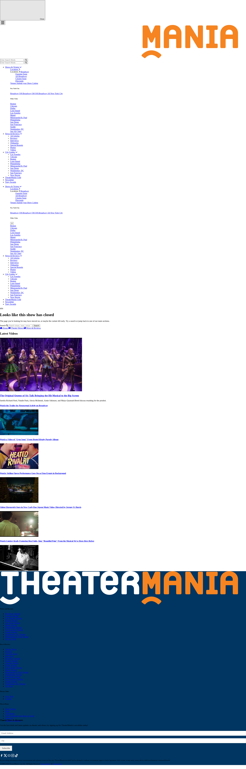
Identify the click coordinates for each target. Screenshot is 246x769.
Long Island (15, 111)
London (8, 699)
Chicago (13, 106)
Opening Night (11, 654)
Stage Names (10, 709)
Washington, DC (17, 129)
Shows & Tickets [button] (12, 67)
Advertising (10, 714)
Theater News (11, 649)
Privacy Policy (46, 764)
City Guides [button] (10, 152)
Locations (14, 69)
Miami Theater (11, 625)
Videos (13, 150)
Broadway (24, 72)
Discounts (19, 81)
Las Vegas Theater (12, 623)
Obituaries (14, 143)
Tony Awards (10, 182)
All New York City (55, 93)
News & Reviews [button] (12, 134)
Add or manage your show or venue (19, 716)
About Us (9, 718)
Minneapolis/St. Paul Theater (17, 637)
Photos (13, 147)
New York (9, 696)
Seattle (13, 127)
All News (9, 686)
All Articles (14, 136)
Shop (7, 711)
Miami (13, 115)
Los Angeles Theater (13, 618)
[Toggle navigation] (2, 22)
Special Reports (16, 145)
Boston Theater (11, 621)
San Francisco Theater (14, 630)
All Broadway (21, 76)
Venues (13, 83)
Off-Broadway (25, 93)
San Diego (14, 122)
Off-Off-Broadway (39, 93)
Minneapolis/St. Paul (18, 118)
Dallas (12, 108)
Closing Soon (20, 79)
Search (3, 325)
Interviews (14, 141)
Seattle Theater (11, 632)
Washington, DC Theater (15, 634)
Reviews (13, 138)
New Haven (15, 175)
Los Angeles (15, 113)
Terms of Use (57, 764)
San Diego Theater (12, 677)
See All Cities (15, 131)
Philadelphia (15, 120)
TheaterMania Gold (13, 177)
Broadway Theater (12, 614)
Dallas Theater (11, 665)
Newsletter (9, 180)
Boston (13, 104)
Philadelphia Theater (13, 627)
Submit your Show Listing (27, 83)
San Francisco (16, 124)
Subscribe (6, 748)
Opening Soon (21, 74)
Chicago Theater (12, 616)
